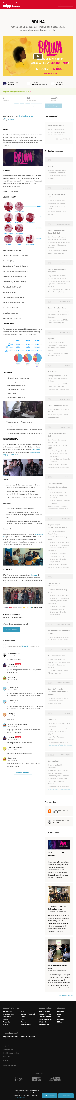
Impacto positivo (41, 84)
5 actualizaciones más (66, 995)
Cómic (23, 1017)
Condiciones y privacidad (11, 1053)
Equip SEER (36, 449)
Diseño (5, 1019)
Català (12, 120)
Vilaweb (55, 812)
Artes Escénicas (8, 1014)
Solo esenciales (50, 1096)
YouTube (60, 1017)
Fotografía (6, 1022)
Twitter (59, 1014)
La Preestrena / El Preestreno (56, 854)
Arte (22, 1011)
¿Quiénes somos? (45, 1019)
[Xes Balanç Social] (38, 1079)
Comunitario (7, 1017)
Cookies (5, 1060)
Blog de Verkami (44, 1011)
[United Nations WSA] (56, 1079)
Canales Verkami (45, 1017)
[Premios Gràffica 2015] (20, 1079)
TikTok (59, 1022)
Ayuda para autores (28, 1036)
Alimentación (7, 1011)
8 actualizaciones (26, 115)
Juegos (23, 1022)
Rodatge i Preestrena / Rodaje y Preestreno (57, 907)
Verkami (38, 12)
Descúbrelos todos (66, 5)
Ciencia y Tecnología (28, 1014)
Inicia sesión (25, 646)
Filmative (11, 84)
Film (33, 84)
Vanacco (56, 823)
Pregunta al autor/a (12, 630)
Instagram (60, 1019)
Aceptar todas (66, 1096)
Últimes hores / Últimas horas (57, 967)
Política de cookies (19, 1097)
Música (5, 1024)
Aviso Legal (6, 1056)
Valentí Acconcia (14, 654)
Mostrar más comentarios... (23, 772)
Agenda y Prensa (45, 1014)
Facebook (60, 1011)
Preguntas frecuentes (10, 1036)
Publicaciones (26, 1024)
